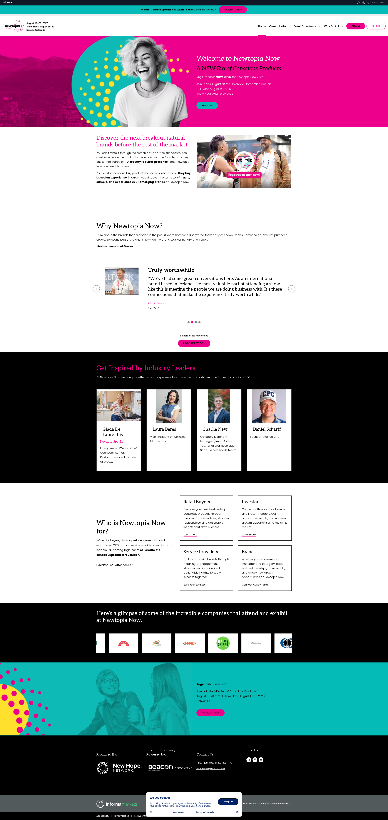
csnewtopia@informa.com (210, 768)
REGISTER (207, 105)
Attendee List (124, 565)
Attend (355, 26)
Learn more (190, 534)
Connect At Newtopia (255, 584)
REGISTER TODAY (194, 343)
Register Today (233, 9)
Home (262, 26)
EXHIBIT (376, 26)
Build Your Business (195, 584)
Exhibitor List (104, 565)
